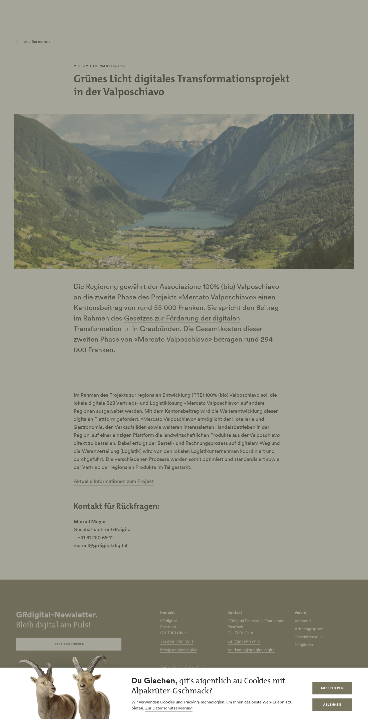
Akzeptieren (332, 688)
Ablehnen (332, 704)
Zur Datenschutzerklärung (169, 707)
